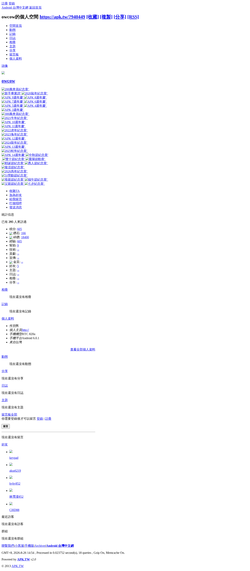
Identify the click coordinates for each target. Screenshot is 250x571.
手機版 (29, 545)
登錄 (12, 3)
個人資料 (15, 58)
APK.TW (23, 559)
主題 (12, 46)
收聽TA (14, 191)
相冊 (12, 42)
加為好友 (15, 195)
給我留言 (15, 199)
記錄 (12, 34)
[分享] (120, 16)
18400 (25, 237)
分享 (12, 50)
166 (23, 233)
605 (19, 229)
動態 (12, 29)
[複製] (106, 16)
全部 (14, 414)
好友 (5, 444)
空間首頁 (15, 25)
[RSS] (133, 16)
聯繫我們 (8, 545)
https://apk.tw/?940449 (62, 16)
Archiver (40, 545)
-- (18, 249)
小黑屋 (19, 545)
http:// (25, 330)
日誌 (12, 38)
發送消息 (15, 207)
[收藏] (92, 16)
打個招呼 (15, 203)
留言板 (14, 54)
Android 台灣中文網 (15, 7)
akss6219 (15, 470)
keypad (13, 457)
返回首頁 (35, 7)
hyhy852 (14, 483)
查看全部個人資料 (82, 349)
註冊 (5, 3)
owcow (8, 80)
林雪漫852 (16, 496)
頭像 (5, 65)
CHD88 (14, 510)
